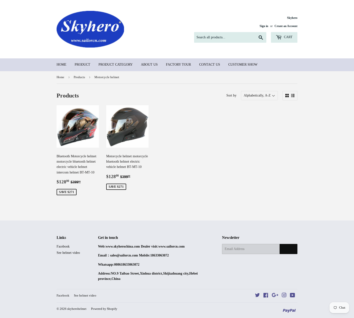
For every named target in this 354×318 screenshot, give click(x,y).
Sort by (231, 95)
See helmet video (68, 253)
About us (149, 64)
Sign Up (288, 249)
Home (61, 64)
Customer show (242, 64)
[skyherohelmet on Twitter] (257, 296)
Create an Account (286, 26)
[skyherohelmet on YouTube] (292, 296)
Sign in (264, 26)
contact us (209, 64)
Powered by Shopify (104, 309)
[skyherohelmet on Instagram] (284, 296)
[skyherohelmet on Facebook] (265, 296)
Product (82, 64)
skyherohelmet (76, 309)
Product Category (115, 64)
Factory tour (178, 64)
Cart (288, 37)
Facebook (63, 246)
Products (79, 77)
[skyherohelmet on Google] (275, 296)
